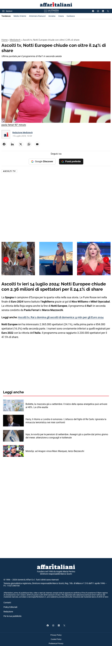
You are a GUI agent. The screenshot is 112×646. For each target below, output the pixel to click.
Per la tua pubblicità (12, 616)
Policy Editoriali (10, 607)
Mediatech (15, 39)
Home (4, 39)
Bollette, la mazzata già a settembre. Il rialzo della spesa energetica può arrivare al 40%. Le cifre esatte (66, 406)
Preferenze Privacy (56, 644)
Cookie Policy (56, 639)
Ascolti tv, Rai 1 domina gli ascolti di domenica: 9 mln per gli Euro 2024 (61, 317)
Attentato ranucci (37, 16)
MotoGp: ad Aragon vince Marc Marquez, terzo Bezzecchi (55, 451)
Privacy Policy (56, 635)
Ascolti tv (9, 171)
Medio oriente (20, 16)
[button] (106, 260)
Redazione (8, 611)
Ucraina (51, 16)
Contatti (7, 602)
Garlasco (71, 16)
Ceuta (61, 16)
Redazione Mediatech (22, 132)
